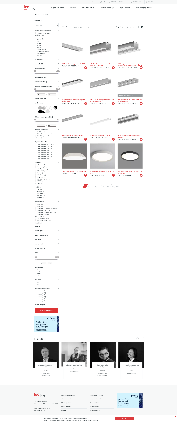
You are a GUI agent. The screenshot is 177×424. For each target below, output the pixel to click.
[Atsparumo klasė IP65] (35, 154)
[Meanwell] (35, 191)
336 (113, 186)
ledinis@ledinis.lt (74, 371)
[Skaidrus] (35, 55)
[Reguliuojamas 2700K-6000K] (35, 212)
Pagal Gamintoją (125, 8)
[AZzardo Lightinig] (35, 167)
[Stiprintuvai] (35, 131)
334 (103, 186)
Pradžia (37, 14)
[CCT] (35, 269)
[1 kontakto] (35, 290)
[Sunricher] (35, 197)
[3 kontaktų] (35, 294)
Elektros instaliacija (107, 8)
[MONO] (35, 273)
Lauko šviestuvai (94, 406)
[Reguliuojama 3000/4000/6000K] (35, 208)
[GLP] (35, 189)
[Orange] (35, 47)
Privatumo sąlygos (92, 420)
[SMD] (35, 284)
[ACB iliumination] (35, 164)
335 (108, 186)
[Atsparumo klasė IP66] (35, 156)
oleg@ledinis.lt (46, 375)
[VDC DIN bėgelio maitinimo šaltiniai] (35, 135)
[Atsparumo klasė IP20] (35, 144)
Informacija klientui (66, 402)
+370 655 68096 (45, 373)
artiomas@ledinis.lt (102, 375)
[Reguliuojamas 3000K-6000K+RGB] (35, 214)
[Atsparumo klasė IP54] (35, 150)
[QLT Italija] (35, 195)
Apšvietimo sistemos (88, 8)
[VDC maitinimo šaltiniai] (35, 133)
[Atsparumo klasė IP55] (35, 152)
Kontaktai (150, 1)
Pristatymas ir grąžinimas (67, 399)
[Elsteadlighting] (35, 170)
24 (132, 27)
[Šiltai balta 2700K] (35, 220)
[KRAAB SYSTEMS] (35, 178)
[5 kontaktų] (35, 298)
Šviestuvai (73, 8)
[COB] (35, 282)
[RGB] (35, 275)
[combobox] (81, 27)
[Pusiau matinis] (35, 53)
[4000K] (35, 204)
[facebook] (97, 2)
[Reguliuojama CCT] (35, 210)
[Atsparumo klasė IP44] (35, 146)
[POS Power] (35, 193)
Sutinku (124, 418)
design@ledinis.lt (131, 373)
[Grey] (35, 41)
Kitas (117, 186)
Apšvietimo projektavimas (144, 8)
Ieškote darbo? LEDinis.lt (96, 395)
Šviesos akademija (138, 1)
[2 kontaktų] (35, 292)
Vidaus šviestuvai (94, 402)
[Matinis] (35, 45)
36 (134, 27)
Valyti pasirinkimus (46, 310)
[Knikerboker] (35, 175)
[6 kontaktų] (35, 300)
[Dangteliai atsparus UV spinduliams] (35, 33)
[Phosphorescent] (35, 49)
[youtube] (104, 2)
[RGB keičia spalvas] (35, 218)
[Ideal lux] (35, 173)
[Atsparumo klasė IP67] (35, 158)
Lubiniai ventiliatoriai (95, 410)
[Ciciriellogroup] (35, 168)
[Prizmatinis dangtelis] (35, 51)
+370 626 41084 (102, 373)
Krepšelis (113, 1)
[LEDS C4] (35, 181)
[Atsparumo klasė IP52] (35, 148)
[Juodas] (35, 43)
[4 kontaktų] (35, 296)
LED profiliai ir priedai (57, 8)
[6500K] (35, 206)
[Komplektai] (35, 177)
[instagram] (101, 2)
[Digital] (35, 271)
